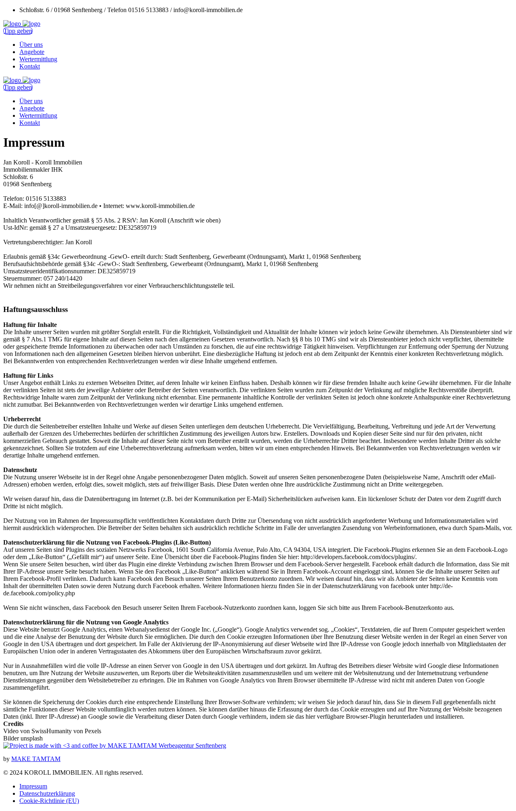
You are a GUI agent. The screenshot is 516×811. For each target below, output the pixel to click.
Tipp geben (18, 30)
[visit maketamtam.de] (114, 745)
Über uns (31, 44)
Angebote (31, 51)
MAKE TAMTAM (35, 758)
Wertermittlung (38, 59)
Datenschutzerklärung (47, 793)
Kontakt (29, 66)
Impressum (33, 786)
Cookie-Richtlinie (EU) (49, 800)
